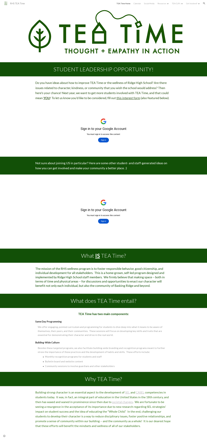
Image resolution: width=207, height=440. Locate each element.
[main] (103, 69)
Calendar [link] (137, 3)
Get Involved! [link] (191, 3)
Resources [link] (162, 3)
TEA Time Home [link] (123, 3)
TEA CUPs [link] (176, 3)
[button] (204, 3)
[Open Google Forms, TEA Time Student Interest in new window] (168, 110)
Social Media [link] (149, 3)
